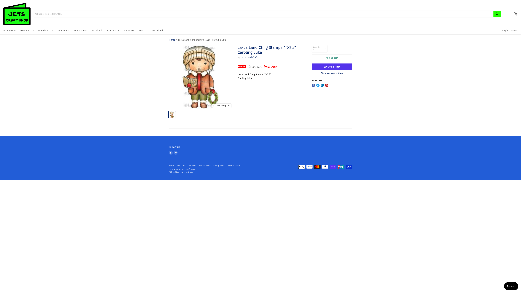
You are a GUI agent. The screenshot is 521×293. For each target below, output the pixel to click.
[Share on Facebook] (313, 85)
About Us (129, 30)
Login (505, 30)
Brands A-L (26, 30)
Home (172, 40)
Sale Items (63, 30)
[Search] (497, 14)
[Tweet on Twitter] (318, 85)
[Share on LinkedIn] (322, 85)
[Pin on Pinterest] (326, 85)
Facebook (97, 30)
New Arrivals (81, 30)
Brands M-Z (44, 30)
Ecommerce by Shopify (185, 172)
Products (8, 30)
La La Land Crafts (249, 57)
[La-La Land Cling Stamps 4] (172, 114)
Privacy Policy (218, 166)
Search (142, 30)
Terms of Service (233, 166)
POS (170, 172)
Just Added (157, 30)
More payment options (332, 73)
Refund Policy (204, 166)
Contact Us (113, 30)
